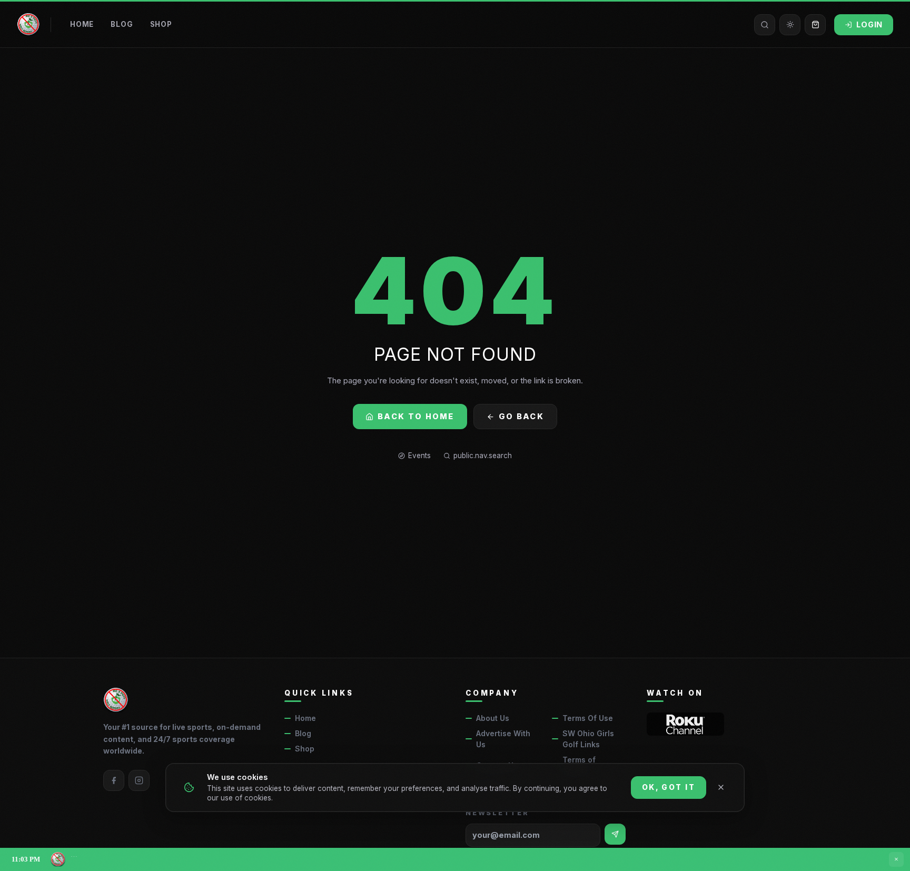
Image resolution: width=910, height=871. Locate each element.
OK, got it (668, 787)
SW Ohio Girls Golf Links (588, 739)
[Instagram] (139, 780)
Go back (521, 416)
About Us (492, 718)
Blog (122, 24)
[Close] (720, 787)
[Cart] (815, 24)
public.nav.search (482, 455)
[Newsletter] (615, 834)
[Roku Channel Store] (685, 724)
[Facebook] (113, 780)
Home (82, 24)
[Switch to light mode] (789, 24)
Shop (161, 24)
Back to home (416, 416)
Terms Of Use (587, 718)
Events (419, 455)
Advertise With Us (503, 739)
